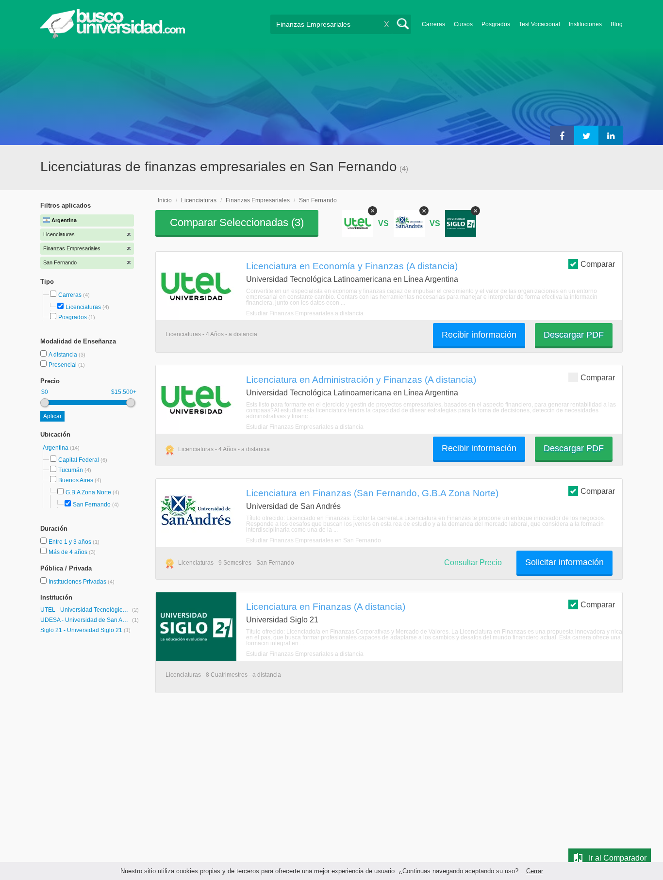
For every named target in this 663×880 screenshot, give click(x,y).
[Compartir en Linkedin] (610, 135)
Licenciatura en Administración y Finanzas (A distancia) (361, 379)
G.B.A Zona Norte (88, 492)
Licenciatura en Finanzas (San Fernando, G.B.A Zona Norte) (372, 493)
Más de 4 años (69, 552)
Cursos (463, 24)
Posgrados (495, 24)
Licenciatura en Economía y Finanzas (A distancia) (352, 266)
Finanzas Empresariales (258, 200)
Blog (617, 24)
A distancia (64, 354)
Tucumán (70, 470)
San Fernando (92, 504)
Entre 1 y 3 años (71, 541)
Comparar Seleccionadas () (237, 222)
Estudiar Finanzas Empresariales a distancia (305, 313)
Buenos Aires (75, 480)
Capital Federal (78, 459)
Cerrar (534, 871)
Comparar (597, 264)
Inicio (165, 200)
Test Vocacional (539, 24)
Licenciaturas (83, 307)
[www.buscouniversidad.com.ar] (112, 37)
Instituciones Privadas (82, 581)
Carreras (433, 24)
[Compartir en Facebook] (562, 135)
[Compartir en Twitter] (586, 135)
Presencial (63, 364)
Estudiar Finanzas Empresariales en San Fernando (313, 540)
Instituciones (585, 24)
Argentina (56, 447)
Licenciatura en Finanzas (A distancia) (325, 606)
